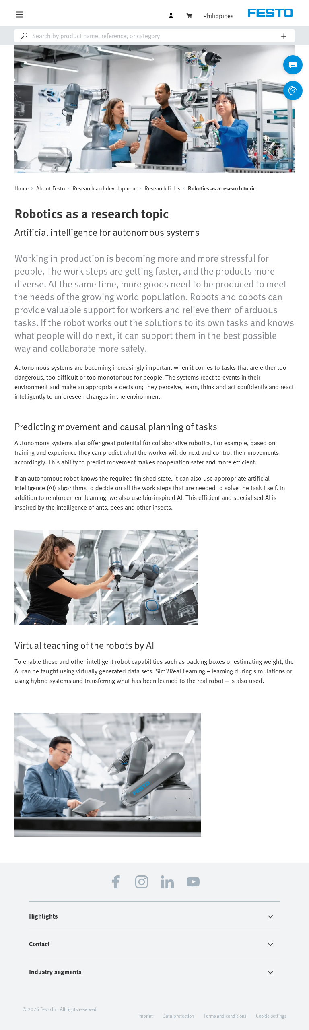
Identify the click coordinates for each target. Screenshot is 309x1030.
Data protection (178, 1015)
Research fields (162, 188)
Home (21, 188)
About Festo (50, 188)
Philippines (218, 16)
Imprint (145, 1015)
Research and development (105, 188)
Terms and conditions (225, 1015)
